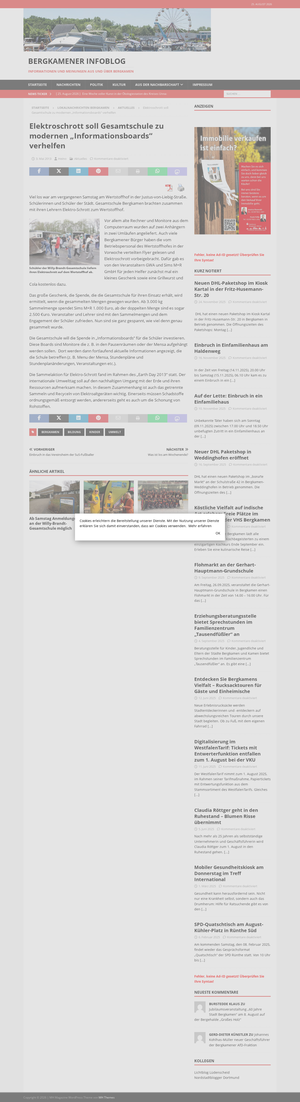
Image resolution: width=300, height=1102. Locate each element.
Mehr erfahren (200, 526)
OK (218, 533)
